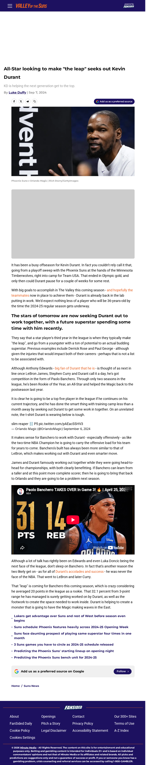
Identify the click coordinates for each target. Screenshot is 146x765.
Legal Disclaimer (53, 730)
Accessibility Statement (90, 730)
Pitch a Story (50, 723)
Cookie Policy (20, 730)
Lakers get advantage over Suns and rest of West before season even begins (69, 618)
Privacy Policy (82, 723)
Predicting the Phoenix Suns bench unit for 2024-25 (55, 657)
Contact (78, 716)
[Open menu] (10, 5)
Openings (48, 716)
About (14, 716)
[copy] (34, 101)
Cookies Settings (22, 738)
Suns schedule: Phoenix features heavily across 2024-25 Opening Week (71, 627)
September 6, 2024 (76, 429)
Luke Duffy (17, 92)
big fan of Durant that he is (75, 368)
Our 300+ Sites (125, 716)
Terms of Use (124, 723)
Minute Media (28, 747)
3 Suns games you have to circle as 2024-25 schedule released (63, 644)
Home (15, 686)
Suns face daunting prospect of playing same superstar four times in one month (72, 636)
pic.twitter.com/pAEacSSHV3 (61, 424)
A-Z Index (121, 730)
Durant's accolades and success (80, 572)
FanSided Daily (21, 723)
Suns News (31, 686)
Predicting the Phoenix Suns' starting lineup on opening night (64, 651)
